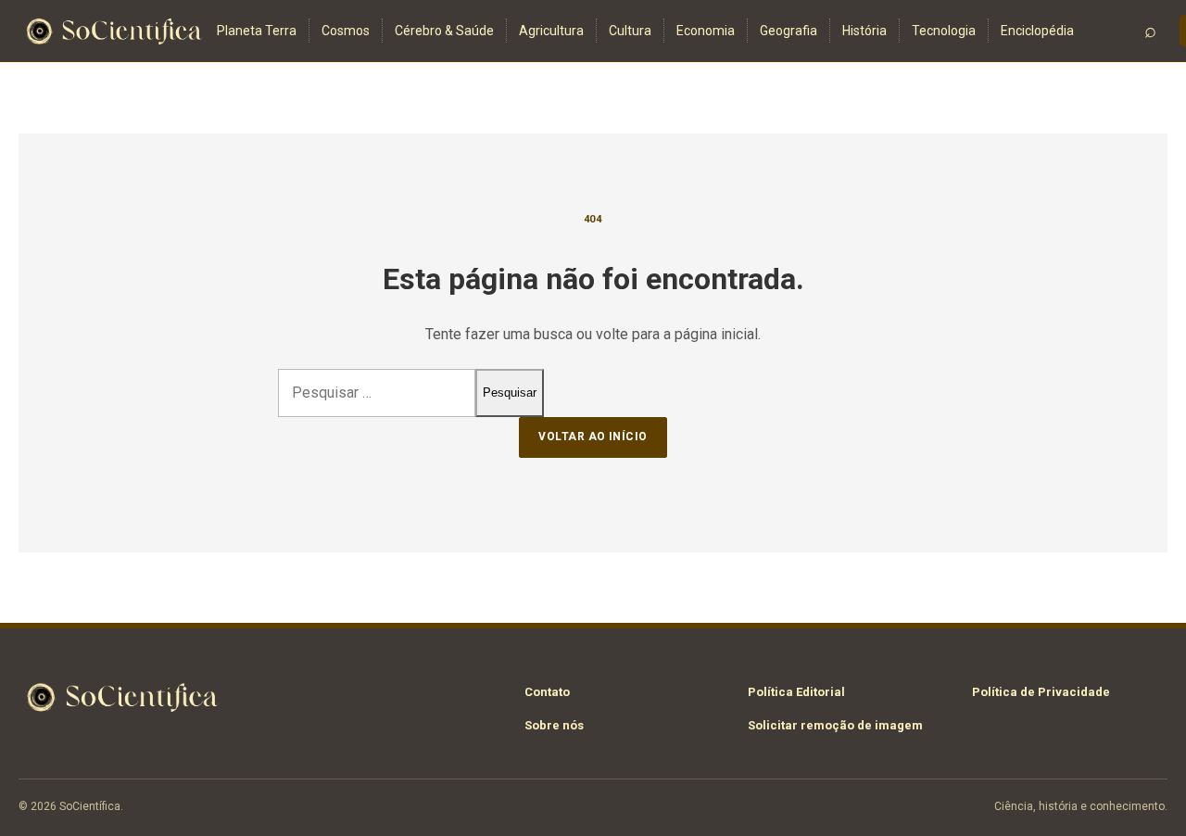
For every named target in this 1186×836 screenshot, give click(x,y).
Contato (547, 692)
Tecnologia (944, 30)
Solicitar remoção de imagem (835, 725)
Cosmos (346, 30)
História (864, 30)
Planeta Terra (256, 30)
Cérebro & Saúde (444, 30)
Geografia (788, 30)
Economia (705, 30)
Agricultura (551, 30)
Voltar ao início (593, 436)
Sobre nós (554, 725)
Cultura (630, 30)
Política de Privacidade (1041, 692)
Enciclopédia (1037, 30)
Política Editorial (796, 692)
